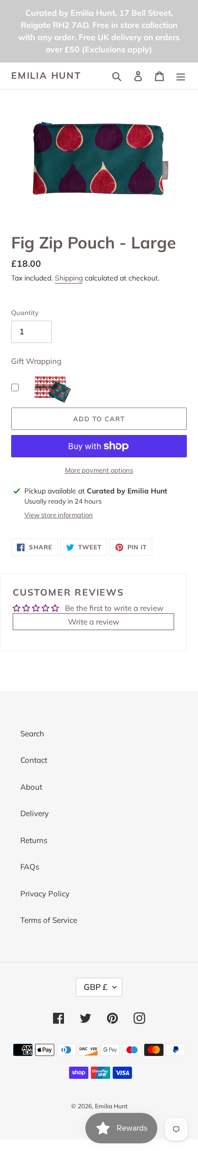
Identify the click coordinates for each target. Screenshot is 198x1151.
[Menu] (180, 76)
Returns (33, 840)
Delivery (34, 813)
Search (32, 733)
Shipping (69, 278)
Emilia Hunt (46, 75)
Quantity (25, 312)
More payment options (99, 470)
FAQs (29, 867)
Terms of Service (48, 920)
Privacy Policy (45, 893)
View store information (58, 515)
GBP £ (96, 987)
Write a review (93, 622)
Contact (33, 760)
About (31, 787)
